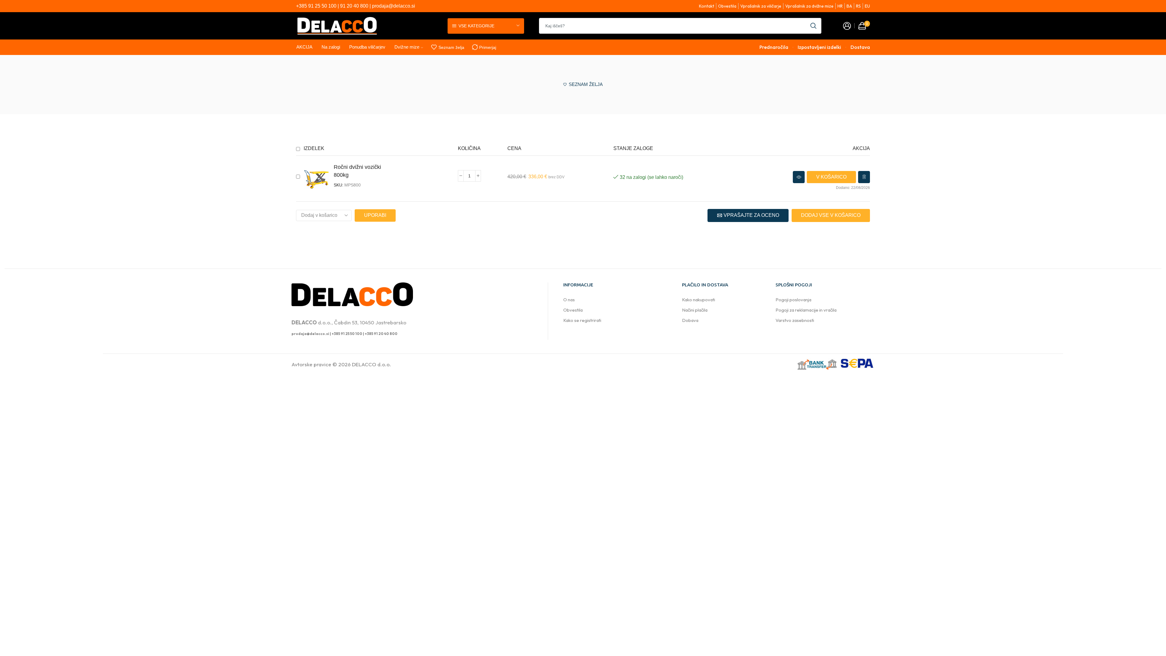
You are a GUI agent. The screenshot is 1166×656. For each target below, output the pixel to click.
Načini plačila (694, 310)
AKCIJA (304, 47)
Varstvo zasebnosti (795, 320)
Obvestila (573, 310)
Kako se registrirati (582, 320)
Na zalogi (331, 47)
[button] (831, 177)
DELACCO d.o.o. (371, 364)
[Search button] (813, 25)
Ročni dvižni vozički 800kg (357, 171)
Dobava (690, 320)
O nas (569, 299)
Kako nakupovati (698, 299)
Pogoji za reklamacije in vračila (806, 310)
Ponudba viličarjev (367, 47)
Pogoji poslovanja (793, 299)
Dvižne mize (406, 47)
